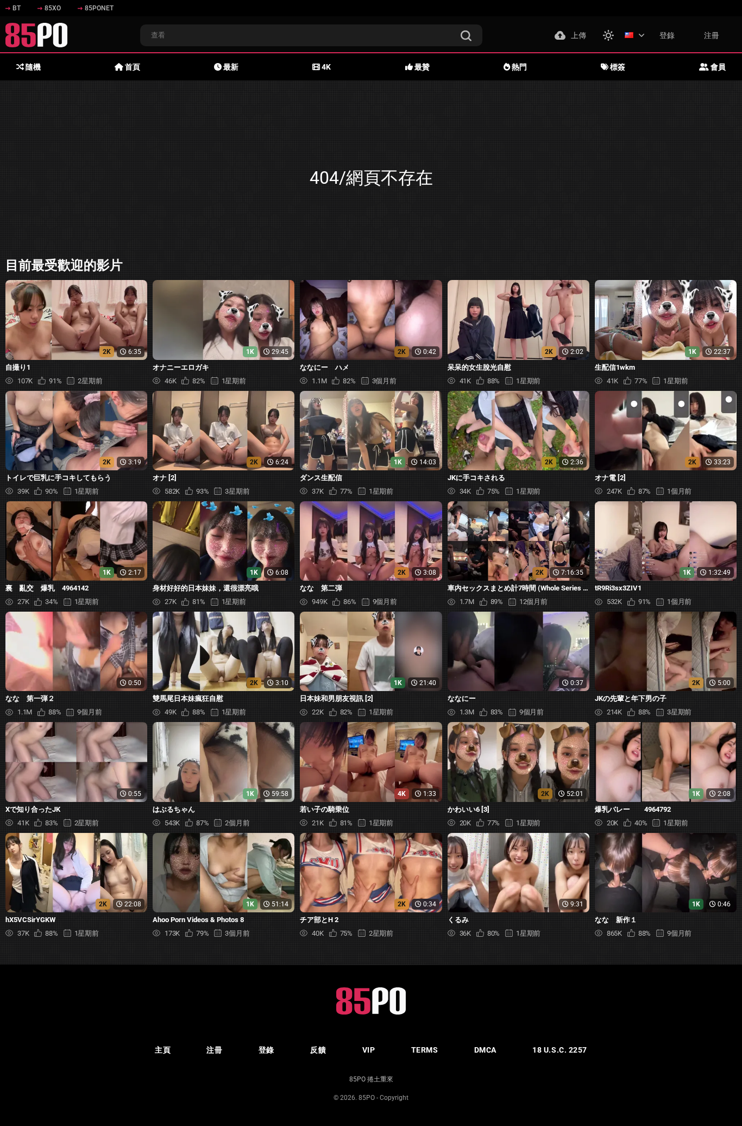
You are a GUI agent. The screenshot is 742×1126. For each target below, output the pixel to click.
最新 (230, 67)
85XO (53, 8)
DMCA (485, 1050)
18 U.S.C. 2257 (559, 1050)
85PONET (99, 8)
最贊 (421, 67)
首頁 (131, 67)
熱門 (518, 67)
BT (16, 8)
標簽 (616, 67)
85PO (367, 1098)
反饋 (318, 1050)
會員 (717, 67)
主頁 (163, 1050)
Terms (424, 1050)
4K (325, 67)
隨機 (32, 67)
